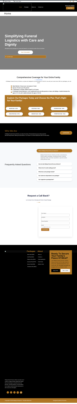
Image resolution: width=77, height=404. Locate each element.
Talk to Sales (65, 270)
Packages (26, 7)
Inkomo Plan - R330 (36, 113)
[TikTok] (70, 1)
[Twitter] (67, 1)
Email (42, 225)
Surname (43, 217)
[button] (54, 150)
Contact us (40, 7)
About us (34, 7)
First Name (43, 213)
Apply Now (70, 8)
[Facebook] (60, 1)
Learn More (66, 132)
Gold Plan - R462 (36, 108)
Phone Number (44, 221)
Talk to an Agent (25, 52)
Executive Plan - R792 (14, 113)
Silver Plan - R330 (13, 108)
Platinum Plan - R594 (59, 108)
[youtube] (18, 392)
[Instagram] (63, 1)
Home (20, 7)
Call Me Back (45, 229)
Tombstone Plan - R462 (59, 113)
